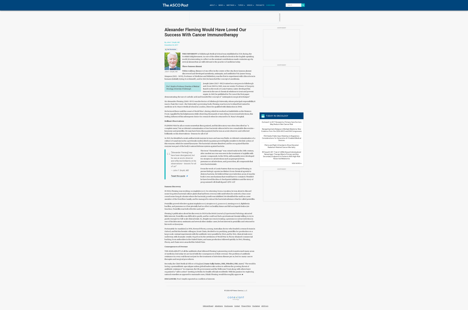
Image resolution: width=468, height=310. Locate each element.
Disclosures (228, 306)
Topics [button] (241, 5)
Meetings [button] (231, 5)
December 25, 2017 (171, 45)
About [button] (212, 5)
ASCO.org (264, 306)
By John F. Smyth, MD (172, 42)
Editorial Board (208, 306)
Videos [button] (250, 5)
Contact (237, 306)
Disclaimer (256, 306)
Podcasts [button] (260, 5)
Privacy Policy (246, 306)
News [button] (221, 5)
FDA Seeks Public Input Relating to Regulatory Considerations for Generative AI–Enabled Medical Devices (281, 138)
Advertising (219, 306)
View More (296, 163)
